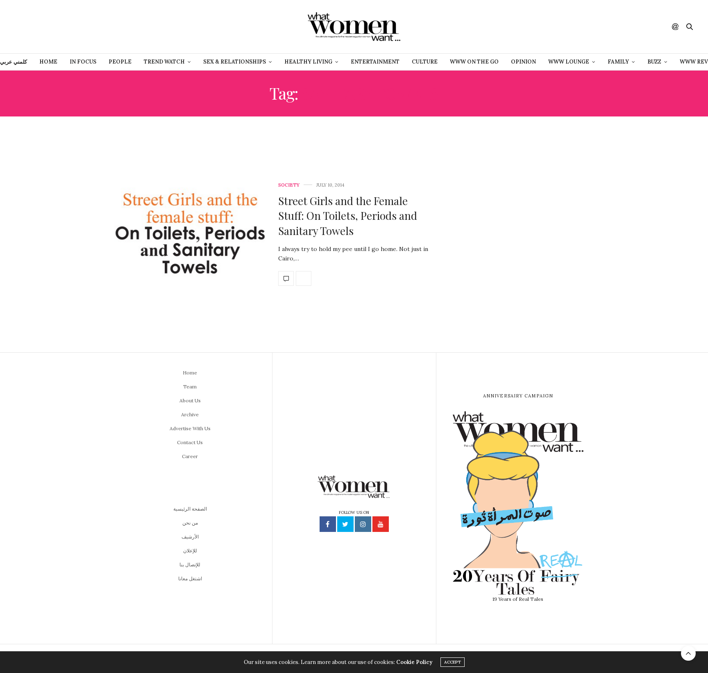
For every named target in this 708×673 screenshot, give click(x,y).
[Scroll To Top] (688, 653)
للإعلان (190, 551)
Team (190, 386)
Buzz (654, 61)
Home (48, 61)
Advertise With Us (190, 428)
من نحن (190, 523)
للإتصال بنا (189, 564)
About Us (190, 400)
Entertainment (375, 61)
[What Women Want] (354, 26)
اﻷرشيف (190, 537)
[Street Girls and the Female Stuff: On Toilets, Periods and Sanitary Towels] (190, 234)
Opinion (523, 61)
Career (190, 456)
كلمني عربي (13, 61)
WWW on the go (474, 61)
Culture (425, 61)
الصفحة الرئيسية (190, 509)
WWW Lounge (568, 61)
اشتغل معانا (190, 578)
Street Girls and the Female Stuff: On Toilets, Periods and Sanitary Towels (347, 216)
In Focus (83, 61)
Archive (190, 414)
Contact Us (190, 442)
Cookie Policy (414, 662)
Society (289, 185)
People (120, 61)
